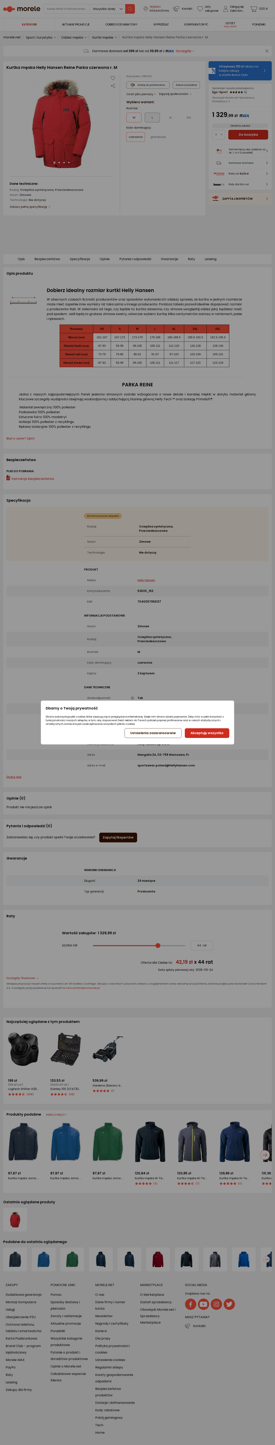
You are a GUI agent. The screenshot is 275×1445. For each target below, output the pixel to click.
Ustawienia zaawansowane (153, 733)
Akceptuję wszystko (206, 733)
